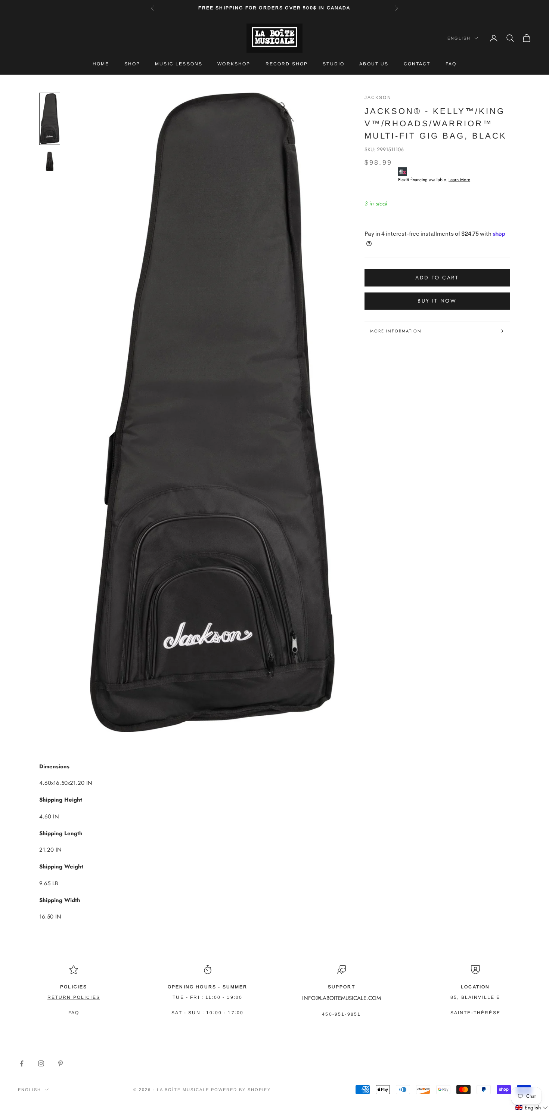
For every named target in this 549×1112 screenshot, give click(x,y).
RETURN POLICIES (73, 997)
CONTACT (417, 63)
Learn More (459, 179)
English (459, 38)
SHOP (132, 63)
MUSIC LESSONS (178, 63)
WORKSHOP (233, 63)
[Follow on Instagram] (41, 1063)
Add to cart (437, 277)
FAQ (451, 63)
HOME (101, 63)
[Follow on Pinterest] (60, 1063)
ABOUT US (373, 63)
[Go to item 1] (49, 119)
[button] (532, 1107)
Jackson (378, 97)
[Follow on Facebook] (21, 1063)
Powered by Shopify (241, 1089)
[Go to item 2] (49, 161)
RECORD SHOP (287, 63)
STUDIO (333, 63)
